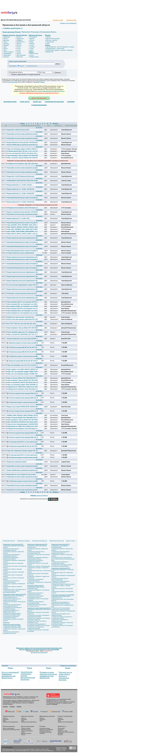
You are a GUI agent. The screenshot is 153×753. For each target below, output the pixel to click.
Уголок (19, 53)
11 (50, 123)
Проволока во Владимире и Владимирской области (11, 555)
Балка (6, 38)
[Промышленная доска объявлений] (17, 743)
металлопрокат (21, 35)
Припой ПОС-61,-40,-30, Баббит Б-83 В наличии (21, 474)
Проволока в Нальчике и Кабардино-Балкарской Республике (38, 616)
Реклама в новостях (45, 730)
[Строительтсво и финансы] (67, 743)
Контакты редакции (61, 747)
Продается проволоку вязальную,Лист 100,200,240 (22, 212)
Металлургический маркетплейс (11, 729)
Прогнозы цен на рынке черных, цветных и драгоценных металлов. (65, 676)
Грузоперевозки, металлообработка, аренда (60, 47)
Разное (10, 668)
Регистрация (61, 728)
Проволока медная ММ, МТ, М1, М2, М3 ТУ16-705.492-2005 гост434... (25, 347)
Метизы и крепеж (51, 40)
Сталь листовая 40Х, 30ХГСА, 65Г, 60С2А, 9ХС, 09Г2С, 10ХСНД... (23, 153)
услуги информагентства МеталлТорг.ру (51, 91)
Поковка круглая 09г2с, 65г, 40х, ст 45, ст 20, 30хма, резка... (23, 151)
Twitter (27, 711)
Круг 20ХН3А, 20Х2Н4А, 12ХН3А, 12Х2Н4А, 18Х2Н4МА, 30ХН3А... (23, 227)
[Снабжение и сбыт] (7, 743)
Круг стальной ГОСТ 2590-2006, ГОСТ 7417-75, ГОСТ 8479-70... (23, 334)
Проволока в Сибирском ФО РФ (60, 568)
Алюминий (33, 37)
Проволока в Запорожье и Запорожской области (11, 632)
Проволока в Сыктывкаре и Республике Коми (59, 546)
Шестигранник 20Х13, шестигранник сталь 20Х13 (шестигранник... (23, 310)
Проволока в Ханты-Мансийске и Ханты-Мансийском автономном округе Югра (63, 559)
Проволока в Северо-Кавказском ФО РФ (39, 608)
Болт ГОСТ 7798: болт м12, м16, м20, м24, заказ (21, 323)
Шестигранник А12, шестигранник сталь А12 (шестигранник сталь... (23, 313)
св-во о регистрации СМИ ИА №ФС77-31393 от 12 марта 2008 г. (32, 749)
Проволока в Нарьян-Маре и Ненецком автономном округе (12, 614)
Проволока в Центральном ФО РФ (13, 544)
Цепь (48, 43)
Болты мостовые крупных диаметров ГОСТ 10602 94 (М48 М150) (23, 319)
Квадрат (6, 45)
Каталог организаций (8, 728)
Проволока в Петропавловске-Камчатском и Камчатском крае (60, 608)
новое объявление (39, 495)
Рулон (19, 47)
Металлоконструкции (53, 38)
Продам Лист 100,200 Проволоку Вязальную (20, 176)
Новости (5, 718)
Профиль (20, 40)
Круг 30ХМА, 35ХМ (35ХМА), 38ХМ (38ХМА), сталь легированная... (23, 231)
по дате (21, 66)
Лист (5, 50)
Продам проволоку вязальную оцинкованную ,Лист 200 (22, 238)
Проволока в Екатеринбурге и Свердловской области (60, 552)
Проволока (20, 38)
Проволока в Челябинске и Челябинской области (59, 562)
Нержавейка (7, 53)
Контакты (5, 706)
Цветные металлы (35, 35)
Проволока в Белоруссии (39, 541)
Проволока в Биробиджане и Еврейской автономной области (60, 602)
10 (47, 123)
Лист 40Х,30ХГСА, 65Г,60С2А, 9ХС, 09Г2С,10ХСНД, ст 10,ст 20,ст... (23, 422)
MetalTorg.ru (62, 726)
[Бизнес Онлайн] (29, 743)
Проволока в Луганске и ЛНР (12, 627)
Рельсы (19, 45)
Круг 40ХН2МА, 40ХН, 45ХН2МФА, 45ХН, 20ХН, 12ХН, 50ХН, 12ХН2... (23, 225)
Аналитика (5, 719)
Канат (5, 42)
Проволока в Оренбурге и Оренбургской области (35, 561)
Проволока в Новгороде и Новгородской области (11, 617)
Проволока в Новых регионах (11, 624)
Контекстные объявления (46, 729)
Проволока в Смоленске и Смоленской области (11, 581)
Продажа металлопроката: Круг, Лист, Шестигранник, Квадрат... (23, 163)
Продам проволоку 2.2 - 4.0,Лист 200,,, (18, 218)
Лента (5, 48)
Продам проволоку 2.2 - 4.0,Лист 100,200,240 (20, 193)
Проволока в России (9, 541)
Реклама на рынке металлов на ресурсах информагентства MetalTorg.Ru (48, 675)
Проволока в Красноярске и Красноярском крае (60, 579)
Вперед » (56, 123)
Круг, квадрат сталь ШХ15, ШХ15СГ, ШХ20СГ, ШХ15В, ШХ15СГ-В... (23, 369)
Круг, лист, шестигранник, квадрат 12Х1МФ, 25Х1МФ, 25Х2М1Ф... (23, 374)
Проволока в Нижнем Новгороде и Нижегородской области (37, 558)
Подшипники (50, 42)
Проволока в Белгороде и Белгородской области (11, 549)
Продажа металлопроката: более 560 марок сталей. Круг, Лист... (23, 208)
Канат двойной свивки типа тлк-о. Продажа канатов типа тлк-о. (23, 332)
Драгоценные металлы (47, 716)
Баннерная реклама (45, 728)
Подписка (12, 706)
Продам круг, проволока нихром (16, 462)
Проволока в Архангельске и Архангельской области (12, 599)
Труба (19, 52)
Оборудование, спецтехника (55, 48)
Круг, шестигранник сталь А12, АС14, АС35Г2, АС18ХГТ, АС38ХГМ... (23, 365)
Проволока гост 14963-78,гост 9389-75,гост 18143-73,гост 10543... (23, 387)
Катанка (6, 43)
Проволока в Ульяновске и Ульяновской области (35, 580)
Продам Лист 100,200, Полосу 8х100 (18, 130)
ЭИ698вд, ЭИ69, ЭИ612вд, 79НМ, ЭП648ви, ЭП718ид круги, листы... (22, 415)
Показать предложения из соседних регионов (25, 74)
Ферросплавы (34, 57)
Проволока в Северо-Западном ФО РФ (14, 594)
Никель (32, 43)
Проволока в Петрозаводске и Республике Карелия (12, 608)
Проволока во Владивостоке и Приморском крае (60, 614)
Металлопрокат (9, 52)
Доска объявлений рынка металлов (16, 20)
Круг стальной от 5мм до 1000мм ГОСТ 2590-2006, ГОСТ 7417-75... (23, 157)
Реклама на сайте (71, 20)
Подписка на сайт (58, 20)
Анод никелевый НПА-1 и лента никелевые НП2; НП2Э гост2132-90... (25, 442)
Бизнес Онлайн (69, 711)
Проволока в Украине (23, 541)
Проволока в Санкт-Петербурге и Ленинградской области (13, 596)
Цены (4, 720)
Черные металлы (8, 35)
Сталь (19, 50)
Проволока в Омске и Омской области (63, 584)
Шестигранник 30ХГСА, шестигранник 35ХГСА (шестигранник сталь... (23, 302)
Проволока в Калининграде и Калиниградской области (12, 605)
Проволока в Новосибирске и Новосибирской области (60, 582)
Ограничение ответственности (66, 732)
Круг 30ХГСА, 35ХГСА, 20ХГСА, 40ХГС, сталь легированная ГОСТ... (23, 233)
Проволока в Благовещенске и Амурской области (60, 597)
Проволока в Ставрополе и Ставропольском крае (35, 627)
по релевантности (31, 66)
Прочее (47, 35)
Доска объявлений (27, 726)
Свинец (32, 47)
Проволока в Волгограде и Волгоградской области (35, 596)
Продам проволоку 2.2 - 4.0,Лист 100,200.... (20, 185)
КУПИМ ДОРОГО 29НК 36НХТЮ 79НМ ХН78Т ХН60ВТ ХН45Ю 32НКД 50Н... (22, 180)
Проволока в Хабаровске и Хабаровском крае (59, 620)
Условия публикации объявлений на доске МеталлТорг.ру (39, 93)
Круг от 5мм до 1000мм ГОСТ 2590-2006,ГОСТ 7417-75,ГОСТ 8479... (23, 378)
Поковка (6, 57)
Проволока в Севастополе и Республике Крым (36, 587)
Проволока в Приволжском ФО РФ (37, 544)
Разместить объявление (68, 665)
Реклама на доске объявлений (68, 23)
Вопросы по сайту (62, 730)
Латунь (32, 40)
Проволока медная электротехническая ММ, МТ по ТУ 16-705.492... (24, 343)
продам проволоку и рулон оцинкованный (21, 253)
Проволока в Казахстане (56, 541)
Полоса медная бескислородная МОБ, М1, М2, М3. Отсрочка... (25, 393)
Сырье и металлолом (65, 716)
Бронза (32, 38)
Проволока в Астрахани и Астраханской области (35, 593)
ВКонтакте (45, 711)
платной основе (12, 82)
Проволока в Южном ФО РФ (35, 585)
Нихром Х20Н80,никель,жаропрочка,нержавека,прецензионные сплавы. (22, 144)
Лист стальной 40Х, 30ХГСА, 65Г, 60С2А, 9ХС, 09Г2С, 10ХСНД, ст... (23, 382)
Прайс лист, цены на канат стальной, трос (21, 317)
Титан (32, 48)
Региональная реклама (46, 732)
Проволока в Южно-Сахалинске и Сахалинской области (61, 617)
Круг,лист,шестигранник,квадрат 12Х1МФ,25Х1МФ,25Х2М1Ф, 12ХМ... (23, 424)
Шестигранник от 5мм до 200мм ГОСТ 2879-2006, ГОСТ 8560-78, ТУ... (23, 155)
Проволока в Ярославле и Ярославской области (11, 591)
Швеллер (20, 57)
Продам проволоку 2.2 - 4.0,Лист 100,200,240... (21, 189)
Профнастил (21, 42)
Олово (32, 45)
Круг (5, 47)
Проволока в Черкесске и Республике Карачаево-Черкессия (38, 618)
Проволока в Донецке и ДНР (12, 626)
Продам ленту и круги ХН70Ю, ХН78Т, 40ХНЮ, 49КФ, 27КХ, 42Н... (22, 406)
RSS (20, 711)
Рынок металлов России (11, 32)
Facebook (35, 711)
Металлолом (34, 53)
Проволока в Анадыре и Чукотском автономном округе (62, 623)
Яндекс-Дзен (11, 711)
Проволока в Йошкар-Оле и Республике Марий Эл (35, 552)
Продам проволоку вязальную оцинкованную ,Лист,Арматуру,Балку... (22, 257)
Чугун (32, 55)
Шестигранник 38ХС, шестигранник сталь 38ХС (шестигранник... (23, 304)
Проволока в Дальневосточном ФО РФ (62, 595)
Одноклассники (56, 711)
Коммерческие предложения (10, 722)
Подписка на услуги (61, 748)
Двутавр (6, 40)
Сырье (31, 52)
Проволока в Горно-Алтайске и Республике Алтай (36, 621)
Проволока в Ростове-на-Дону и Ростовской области (37, 605)
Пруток (19, 43)
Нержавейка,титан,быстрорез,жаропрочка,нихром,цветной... (22, 134)
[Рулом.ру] (42, 743)
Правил (42, 82)
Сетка (19, 48)
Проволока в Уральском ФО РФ (60, 544)
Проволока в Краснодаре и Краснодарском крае (35, 602)
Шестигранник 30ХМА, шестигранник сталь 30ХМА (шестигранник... (22, 306)
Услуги (47, 45)
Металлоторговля (9, 726)
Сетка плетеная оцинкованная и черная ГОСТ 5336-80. (23, 285)
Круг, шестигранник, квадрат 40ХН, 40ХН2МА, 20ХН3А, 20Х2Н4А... (23, 384)
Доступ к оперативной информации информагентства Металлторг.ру (10, 675)
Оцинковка (7, 55)
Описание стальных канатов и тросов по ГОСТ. (22, 293)
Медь (31, 42)
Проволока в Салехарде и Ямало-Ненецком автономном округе (61, 565)
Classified (5, 665)
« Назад (22, 123)
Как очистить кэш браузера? (39, 652)
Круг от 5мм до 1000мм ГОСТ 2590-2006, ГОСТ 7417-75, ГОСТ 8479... (23, 417)
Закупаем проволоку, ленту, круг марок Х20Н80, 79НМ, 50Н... (22, 338)
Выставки (60, 733)
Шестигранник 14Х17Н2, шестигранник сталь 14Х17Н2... (23, 308)
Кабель (48, 37)
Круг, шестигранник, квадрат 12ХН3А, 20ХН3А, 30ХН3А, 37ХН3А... (23, 149)
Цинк (31, 50)
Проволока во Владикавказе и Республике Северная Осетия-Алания (38, 624)
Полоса (19, 37)
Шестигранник (21, 55)
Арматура (7, 37)
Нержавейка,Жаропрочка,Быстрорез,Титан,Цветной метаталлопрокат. (22, 197)
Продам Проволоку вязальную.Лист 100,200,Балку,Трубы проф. (22, 142)
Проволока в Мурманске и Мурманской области (11, 611)
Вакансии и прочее (26, 733)
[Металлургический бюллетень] (56, 743)
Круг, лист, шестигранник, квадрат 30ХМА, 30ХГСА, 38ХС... (23, 371)
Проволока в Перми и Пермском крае (39, 566)
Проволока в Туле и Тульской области (15, 589)
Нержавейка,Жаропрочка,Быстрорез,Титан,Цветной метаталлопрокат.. (22, 268)
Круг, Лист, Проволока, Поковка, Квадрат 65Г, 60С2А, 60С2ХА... (23, 450)
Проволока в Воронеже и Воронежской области (11, 558)
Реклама (19, 706)
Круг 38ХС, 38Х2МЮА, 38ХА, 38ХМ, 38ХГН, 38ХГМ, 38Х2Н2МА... (23, 229)
